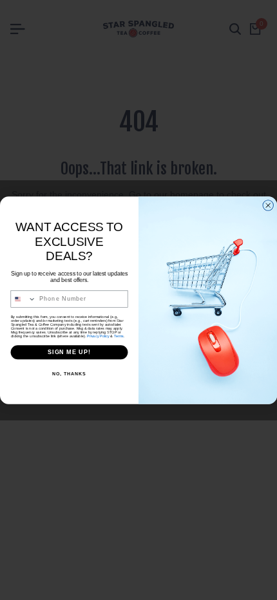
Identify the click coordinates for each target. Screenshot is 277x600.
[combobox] (23, 298)
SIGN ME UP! (69, 352)
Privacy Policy (98, 335)
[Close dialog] (268, 205)
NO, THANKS (69, 373)
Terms (119, 335)
